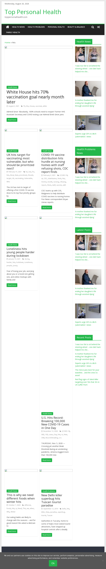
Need (20, 508)
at (42, 178)
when (32, 508)
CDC (45, 178)
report (43, 185)
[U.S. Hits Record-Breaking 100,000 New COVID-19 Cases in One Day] (56, 218)
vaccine (59, 185)
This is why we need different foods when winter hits (21, 498)
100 (46, 434)
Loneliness (28, 262)
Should (30, 175)
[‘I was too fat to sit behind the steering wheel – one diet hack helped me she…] (88, 48)
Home (7, 42)
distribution (52, 178)
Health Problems (36, 27)
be (27, 172)
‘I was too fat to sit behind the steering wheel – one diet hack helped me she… (88, 68)
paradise (53, 512)
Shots (49, 185)
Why (8, 512)
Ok (53, 563)
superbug (61, 512)
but (30, 172)
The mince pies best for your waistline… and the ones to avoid (87, 373)
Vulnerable (28, 178)
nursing (56, 182)
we (28, 508)
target (9, 178)
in (62, 434)
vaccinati (39, 106)
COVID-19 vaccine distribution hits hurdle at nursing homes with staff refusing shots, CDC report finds (54, 163)
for (33, 172)
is (16, 508)
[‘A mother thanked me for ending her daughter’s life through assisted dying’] (88, 82)
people (9, 265)
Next (16, 175)
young (15, 265)
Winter (13, 512)
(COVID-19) (64, 175)
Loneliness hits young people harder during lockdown (21, 252)
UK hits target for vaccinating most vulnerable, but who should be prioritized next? (20, 161)
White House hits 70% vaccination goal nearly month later (35, 97)
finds (59, 178)
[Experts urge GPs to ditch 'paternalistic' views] (88, 116)
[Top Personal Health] (7, 27)
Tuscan (49, 515)
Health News (18, 27)
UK (13, 178)
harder (9, 262)
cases (51, 434)
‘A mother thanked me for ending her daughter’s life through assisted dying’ (86, 103)
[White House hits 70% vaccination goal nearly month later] (39, 47)
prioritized (23, 175)
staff (53, 185)
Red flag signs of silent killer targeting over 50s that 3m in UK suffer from (87, 382)
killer (43, 512)
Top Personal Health (33, 12)
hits (27, 106)
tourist (43, 515)
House (32, 106)
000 (42, 434)
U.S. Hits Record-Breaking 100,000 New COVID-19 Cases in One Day (55, 423)
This (24, 508)
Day (55, 434)
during (27, 259)
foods (9, 508)
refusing (63, 182)
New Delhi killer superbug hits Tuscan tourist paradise (51, 500)
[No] (102, 560)
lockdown (19, 262)
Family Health (13, 32)
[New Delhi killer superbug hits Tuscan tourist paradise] (56, 470)
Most (12, 175)
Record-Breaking (52, 438)
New (65, 434)
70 (24, 106)
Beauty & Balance (76, 27)
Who (8, 182)
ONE (43, 438)
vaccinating (19, 178)
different (27, 505)
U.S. (60, 438)
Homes (44, 182)
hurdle (50, 182)
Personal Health (56, 27)
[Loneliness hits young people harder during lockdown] (21, 218)
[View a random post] (98, 27)
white (45, 106)
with (64, 185)
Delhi (64, 509)
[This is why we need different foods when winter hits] (21, 470)
